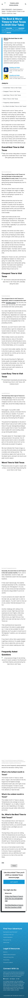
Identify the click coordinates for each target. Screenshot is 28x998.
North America (17, 9)
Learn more (9, 32)
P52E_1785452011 (7, 9)
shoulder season (11, 302)
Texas (3, 11)
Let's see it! (14, 882)
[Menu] (2, 4)
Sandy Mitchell (21, 27)
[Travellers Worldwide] (13, 4)
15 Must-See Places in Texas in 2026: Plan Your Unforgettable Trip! (14, 898)
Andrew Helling (9, 27)
